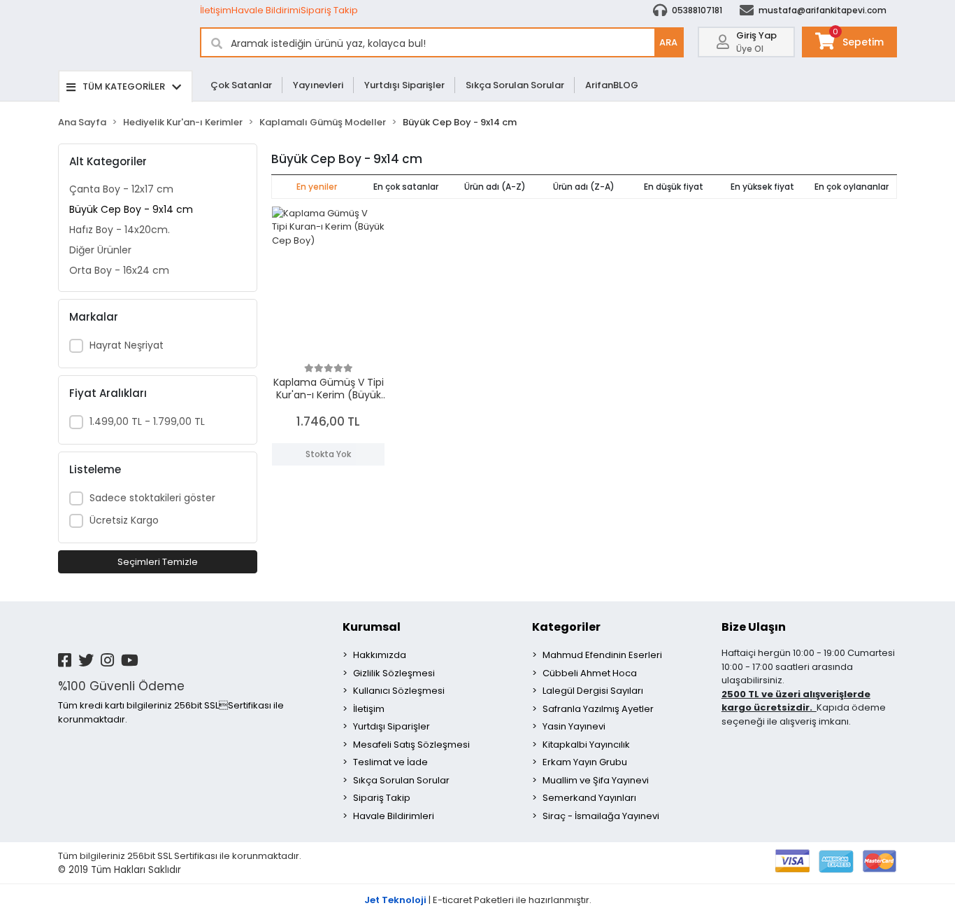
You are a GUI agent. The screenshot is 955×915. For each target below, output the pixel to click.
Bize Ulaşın (753, 627)
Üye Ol (749, 49)
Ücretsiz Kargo (124, 520)
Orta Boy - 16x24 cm (119, 270)
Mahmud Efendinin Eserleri (602, 655)
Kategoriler (566, 627)
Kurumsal (372, 627)
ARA (668, 42)
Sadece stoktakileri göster (152, 498)
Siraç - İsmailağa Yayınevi (601, 816)
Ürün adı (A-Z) (495, 187)
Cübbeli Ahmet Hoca (590, 673)
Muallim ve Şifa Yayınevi (596, 780)
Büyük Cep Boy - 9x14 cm (131, 209)
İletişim (215, 10)
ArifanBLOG (611, 85)
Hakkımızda (379, 655)
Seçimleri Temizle (157, 561)
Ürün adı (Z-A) (584, 187)
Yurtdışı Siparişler (404, 85)
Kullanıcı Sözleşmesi (399, 690)
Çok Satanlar (241, 85)
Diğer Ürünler (100, 250)
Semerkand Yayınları (589, 797)
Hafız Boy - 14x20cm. (119, 230)
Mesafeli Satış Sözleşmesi (411, 744)
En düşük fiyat (673, 187)
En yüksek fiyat (762, 187)
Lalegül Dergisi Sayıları (593, 690)
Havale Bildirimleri (393, 816)
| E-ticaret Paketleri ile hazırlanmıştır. (477, 900)
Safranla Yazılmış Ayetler (598, 708)
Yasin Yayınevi (574, 726)
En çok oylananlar (851, 187)
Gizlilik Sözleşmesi (394, 673)
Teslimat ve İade (390, 762)
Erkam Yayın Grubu (585, 762)
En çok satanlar (405, 187)
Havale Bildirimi (266, 10)
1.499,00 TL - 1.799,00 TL (147, 421)
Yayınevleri (318, 85)
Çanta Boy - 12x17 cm (121, 189)
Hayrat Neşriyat (126, 345)
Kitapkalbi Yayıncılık (586, 744)
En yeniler (316, 187)
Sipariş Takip (329, 10)
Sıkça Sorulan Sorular (515, 85)
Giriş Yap (756, 35)
